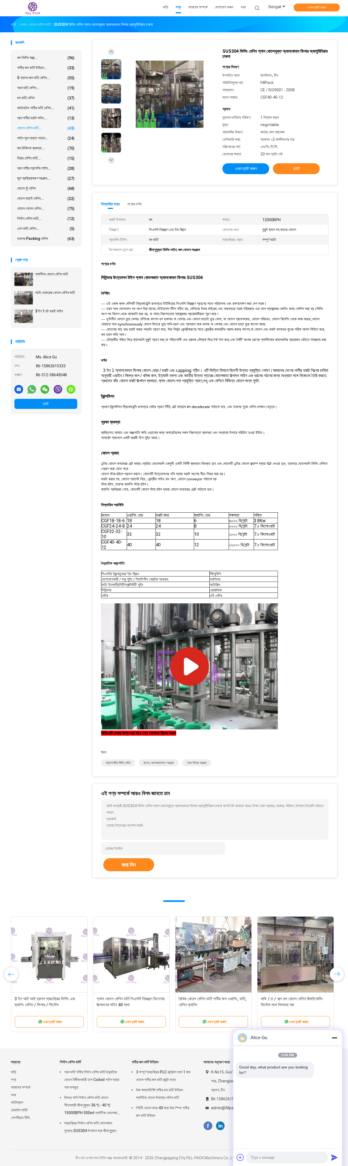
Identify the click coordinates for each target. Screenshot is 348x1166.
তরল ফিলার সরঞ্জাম (197, 763)
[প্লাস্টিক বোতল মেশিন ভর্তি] (23, 279)
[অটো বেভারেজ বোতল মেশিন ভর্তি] (23, 298)
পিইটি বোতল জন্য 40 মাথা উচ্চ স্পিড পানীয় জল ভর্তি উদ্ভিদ (162, 1112)
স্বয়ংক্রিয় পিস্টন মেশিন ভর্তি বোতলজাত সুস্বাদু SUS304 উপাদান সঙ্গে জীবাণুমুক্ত (90, 1127)
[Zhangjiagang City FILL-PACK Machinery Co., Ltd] (32, 8)
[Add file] (240, 1157)
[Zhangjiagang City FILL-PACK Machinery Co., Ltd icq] (71, 389)
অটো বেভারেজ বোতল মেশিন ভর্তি (55, 292)
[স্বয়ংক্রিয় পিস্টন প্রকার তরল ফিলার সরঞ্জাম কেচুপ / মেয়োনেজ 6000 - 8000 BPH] (213, 955)
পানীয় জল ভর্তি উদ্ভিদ (145, 1062)
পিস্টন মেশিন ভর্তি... (45, 218)
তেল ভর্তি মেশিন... (45, 228)
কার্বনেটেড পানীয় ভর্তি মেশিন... (45, 108)
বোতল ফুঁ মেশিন (45, 188)
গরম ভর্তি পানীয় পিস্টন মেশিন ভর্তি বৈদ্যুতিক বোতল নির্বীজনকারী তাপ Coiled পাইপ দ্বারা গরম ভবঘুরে (91, 1079)
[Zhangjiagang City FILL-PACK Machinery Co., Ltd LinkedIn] (220, 1126)
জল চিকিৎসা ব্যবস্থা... (45, 148)
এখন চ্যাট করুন (316, 7)
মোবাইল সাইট (19, 1110)
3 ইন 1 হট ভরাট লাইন (49, 311)
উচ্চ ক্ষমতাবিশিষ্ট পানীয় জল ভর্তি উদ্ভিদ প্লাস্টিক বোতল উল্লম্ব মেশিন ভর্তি (159, 1094)
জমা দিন (129, 864)
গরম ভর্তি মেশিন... (45, 88)
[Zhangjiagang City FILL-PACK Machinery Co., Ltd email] (18, 389)
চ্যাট (46, 404)
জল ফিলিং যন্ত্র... (45, 57)
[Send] (334, 1157)
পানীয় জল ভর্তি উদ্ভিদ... (45, 67)
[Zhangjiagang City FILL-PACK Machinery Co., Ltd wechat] (45, 389)
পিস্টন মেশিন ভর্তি (70, 1062)
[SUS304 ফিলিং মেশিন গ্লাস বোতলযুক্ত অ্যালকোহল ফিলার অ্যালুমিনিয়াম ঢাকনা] (169, 94)
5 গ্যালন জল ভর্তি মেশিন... (45, 78)
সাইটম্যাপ (17, 1102)
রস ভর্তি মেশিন (45, 98)
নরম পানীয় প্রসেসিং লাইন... (45, 168)
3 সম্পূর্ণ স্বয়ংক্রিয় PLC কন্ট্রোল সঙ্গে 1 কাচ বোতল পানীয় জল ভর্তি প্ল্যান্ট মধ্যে (163, 1076)
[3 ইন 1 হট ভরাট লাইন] (23, 316)
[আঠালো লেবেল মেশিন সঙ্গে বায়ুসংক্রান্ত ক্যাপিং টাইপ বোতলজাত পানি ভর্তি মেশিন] (131, 955)
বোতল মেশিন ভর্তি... (45, 128)
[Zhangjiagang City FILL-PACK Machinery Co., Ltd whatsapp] (31, 389)
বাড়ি (13, 1072)
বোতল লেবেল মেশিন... (45, 208)
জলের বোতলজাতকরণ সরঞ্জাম (159, 763)
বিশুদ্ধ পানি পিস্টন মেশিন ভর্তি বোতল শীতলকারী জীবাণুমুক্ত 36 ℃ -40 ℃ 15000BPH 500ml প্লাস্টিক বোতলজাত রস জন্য (91, 1106)
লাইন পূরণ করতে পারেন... (45, 138)
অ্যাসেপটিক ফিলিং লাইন (118, 763)
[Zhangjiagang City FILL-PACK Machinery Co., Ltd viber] (58, 389)
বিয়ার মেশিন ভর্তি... (45, 158)
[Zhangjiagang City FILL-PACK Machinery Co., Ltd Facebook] (207, 1126)
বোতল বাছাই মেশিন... (45, 198)
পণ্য (13, 1079)
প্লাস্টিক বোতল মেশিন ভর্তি (51, 274)
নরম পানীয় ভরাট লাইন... (45, 118)
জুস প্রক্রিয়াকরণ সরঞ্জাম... (45, 178)
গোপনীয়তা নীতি (20, 1117)
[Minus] (334, 1038)
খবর (13, 1095)
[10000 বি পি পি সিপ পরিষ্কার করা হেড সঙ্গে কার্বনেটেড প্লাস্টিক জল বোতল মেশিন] (49, 955)
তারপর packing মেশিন (45, 238)
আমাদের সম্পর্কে (20, 1087)
